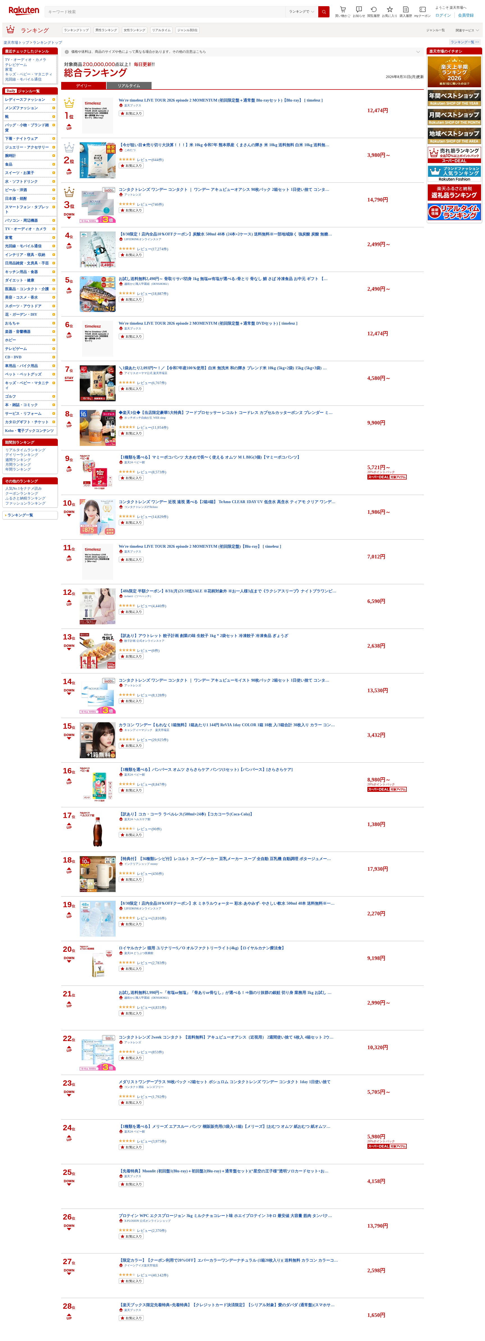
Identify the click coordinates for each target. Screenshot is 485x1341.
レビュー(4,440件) (151, 606)
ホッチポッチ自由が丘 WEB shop (145, 417)
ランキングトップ (76, 30)
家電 (8, 69)
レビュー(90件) (149, 829)
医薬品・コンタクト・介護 (27, 289)
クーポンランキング (21, 493)
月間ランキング (18, 464)
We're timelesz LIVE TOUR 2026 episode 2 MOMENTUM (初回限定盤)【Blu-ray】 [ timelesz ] (200, 546)
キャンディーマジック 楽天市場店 (146, 730)
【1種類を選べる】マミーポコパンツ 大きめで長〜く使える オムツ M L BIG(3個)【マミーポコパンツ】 (210, 457)
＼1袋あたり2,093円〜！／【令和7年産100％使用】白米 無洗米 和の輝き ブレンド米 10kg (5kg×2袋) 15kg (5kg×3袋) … (223, 368)
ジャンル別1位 (187, 30)
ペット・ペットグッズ (23, 374)
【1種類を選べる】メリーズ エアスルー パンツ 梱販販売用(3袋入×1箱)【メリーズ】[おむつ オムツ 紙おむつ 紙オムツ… (224, 1126)
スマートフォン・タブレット (27, 209)
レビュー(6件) (148, 650)
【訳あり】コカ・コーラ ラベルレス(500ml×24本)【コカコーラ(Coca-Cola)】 (186, 814)
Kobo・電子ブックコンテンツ (29, 430)
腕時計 (10, 155)
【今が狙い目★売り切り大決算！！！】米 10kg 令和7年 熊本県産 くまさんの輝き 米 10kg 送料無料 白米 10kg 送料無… (224, 145)
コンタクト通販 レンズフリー (144, 1086)
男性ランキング (106, 30)
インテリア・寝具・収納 (25, 255)
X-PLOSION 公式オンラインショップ (147, 1220)
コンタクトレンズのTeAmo (141, 506)
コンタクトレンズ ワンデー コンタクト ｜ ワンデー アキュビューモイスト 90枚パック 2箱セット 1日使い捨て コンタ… (224, 680)
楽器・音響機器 (18, 331)
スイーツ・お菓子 (19, 173)
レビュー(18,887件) (152, 294)
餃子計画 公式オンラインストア (144, 640)
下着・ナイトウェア (21, 138)
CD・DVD (13, 357)
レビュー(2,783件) (151, 963)
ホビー (10, 340)
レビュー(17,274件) (152, 249)
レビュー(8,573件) (151, 472)
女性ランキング (134, 30)
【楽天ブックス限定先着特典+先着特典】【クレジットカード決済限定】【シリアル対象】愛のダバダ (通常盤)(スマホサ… (227, 1305)
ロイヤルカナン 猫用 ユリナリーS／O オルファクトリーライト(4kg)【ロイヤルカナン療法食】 (202, 948)
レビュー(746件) (150, 204)
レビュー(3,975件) (151, 1141)
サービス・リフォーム (23, 413)
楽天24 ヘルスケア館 (137, 819)
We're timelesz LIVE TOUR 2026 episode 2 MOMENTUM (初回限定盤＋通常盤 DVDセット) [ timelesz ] (208, 323)
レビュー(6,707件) (151, 383)
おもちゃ (12, 323)
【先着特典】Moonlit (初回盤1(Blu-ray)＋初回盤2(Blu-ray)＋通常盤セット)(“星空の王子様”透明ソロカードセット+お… (223, 1171)
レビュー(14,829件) (152, 517)
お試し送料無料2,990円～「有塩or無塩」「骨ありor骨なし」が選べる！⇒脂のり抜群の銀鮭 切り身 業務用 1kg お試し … (225, 992)
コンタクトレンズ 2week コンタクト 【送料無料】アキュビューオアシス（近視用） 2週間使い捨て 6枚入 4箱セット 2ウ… (226, 1037)
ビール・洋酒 (16, 190)
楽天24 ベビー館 (134, 462)
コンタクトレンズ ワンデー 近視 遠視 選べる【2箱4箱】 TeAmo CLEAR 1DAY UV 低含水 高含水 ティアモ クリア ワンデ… (227, 501)
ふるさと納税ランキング (25, 498)
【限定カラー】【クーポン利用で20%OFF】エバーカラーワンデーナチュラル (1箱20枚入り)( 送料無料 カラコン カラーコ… (228, 1260)
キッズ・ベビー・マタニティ (28, 74)
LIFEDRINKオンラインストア (142, 239)
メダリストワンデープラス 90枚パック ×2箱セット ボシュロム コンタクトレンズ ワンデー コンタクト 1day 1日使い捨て (225, 1081)
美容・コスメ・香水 (21, 297)
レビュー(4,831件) (151, 1007)
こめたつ (130, 150)
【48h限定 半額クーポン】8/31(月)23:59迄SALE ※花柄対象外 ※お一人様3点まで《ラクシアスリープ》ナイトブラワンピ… (227, 591)
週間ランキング (18, 460)
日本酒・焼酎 (16, 198)
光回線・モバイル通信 (23, 79)
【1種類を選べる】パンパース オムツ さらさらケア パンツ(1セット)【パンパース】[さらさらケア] (206, 769)
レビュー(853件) (150, 1052)
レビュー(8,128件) (151, 695)
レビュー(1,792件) (151, 1097)
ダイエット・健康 (19, 280)
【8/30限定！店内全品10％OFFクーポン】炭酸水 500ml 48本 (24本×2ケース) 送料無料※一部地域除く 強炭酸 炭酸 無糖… (225, 234)
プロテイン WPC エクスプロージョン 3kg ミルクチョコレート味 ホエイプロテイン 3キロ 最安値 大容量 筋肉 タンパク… (225, 1215)
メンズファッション (21, 108)
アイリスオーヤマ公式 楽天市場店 (145, 373)
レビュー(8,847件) (151, 784)
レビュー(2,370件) (151, 1230)
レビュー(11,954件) (152, 427)
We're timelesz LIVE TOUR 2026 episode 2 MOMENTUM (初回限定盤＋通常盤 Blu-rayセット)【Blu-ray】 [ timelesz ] (221, 100)
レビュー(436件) (150, 874)
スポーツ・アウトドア (23, 306)
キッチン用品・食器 (21, 272)
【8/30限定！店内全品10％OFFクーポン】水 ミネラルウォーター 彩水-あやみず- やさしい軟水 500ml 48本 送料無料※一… (227, 903)
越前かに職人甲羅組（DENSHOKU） (147, 283)
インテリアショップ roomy (141, 863)
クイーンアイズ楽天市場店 (141, 1265)
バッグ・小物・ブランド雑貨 (27, 127)
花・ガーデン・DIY (21, 314)
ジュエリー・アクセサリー (27, 147)
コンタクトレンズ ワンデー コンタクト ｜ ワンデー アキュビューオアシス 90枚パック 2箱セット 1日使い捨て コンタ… (224, 189)
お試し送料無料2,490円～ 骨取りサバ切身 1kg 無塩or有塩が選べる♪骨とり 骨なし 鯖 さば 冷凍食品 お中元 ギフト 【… (223, 278)
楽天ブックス (132, 105)
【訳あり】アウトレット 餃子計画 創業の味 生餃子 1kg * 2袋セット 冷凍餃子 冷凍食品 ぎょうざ (203, 635)
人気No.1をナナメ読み (23, 488)
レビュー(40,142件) (152, 1275)
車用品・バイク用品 (21, 366)
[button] (359, 12)
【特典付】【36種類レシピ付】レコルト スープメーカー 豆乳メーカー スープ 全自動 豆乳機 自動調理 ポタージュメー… (225, 858)
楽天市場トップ (16, 42)
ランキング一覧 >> (465, 42)
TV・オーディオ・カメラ (25, 60)
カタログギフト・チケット (27, 422)
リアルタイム (161, 30)
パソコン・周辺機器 (21, 220)
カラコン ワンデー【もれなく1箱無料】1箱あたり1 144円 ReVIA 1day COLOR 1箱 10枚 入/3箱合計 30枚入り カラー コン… (227, 725)
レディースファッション (25, 99)
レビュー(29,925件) (152, 740)
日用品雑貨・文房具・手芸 (27, 263)
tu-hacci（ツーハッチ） (138, 596)
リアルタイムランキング (25, 450)
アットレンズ (132, 194)
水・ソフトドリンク (21, 181)
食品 (8, 164)
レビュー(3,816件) (151, 918)
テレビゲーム (16, 65)
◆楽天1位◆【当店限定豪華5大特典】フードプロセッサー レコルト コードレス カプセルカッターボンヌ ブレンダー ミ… (226, 412)
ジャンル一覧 (435, 30)
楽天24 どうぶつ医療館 (138, 953)
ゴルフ (10, 396)
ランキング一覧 (20, 515)
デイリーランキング (21, 455)
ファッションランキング (25, 503)
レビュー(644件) (150, 160)
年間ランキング (18, 469)
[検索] (324, 11)
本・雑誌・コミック (21, 405)
